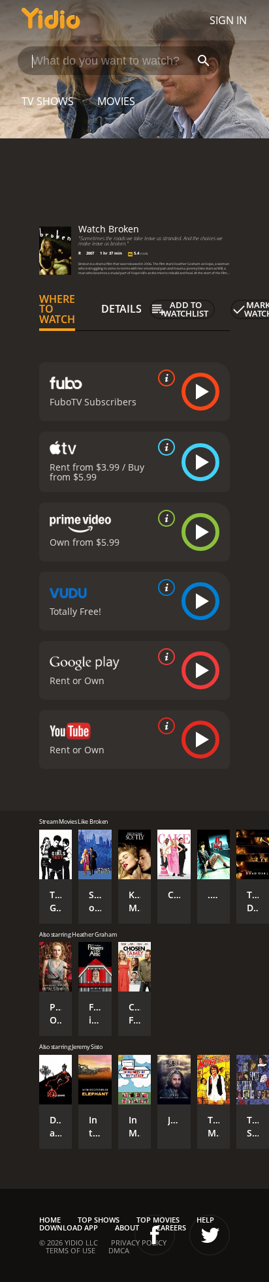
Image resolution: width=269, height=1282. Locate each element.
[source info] (164, 377)
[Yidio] (51, 20)
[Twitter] (209, 1235)
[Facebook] (154, 1235)
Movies (116, 101)
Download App (68, 1227)
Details (121, 309)
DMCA (118, 1250)
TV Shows (48, 101)
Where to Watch (57, 309)
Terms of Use (70, 1250)
